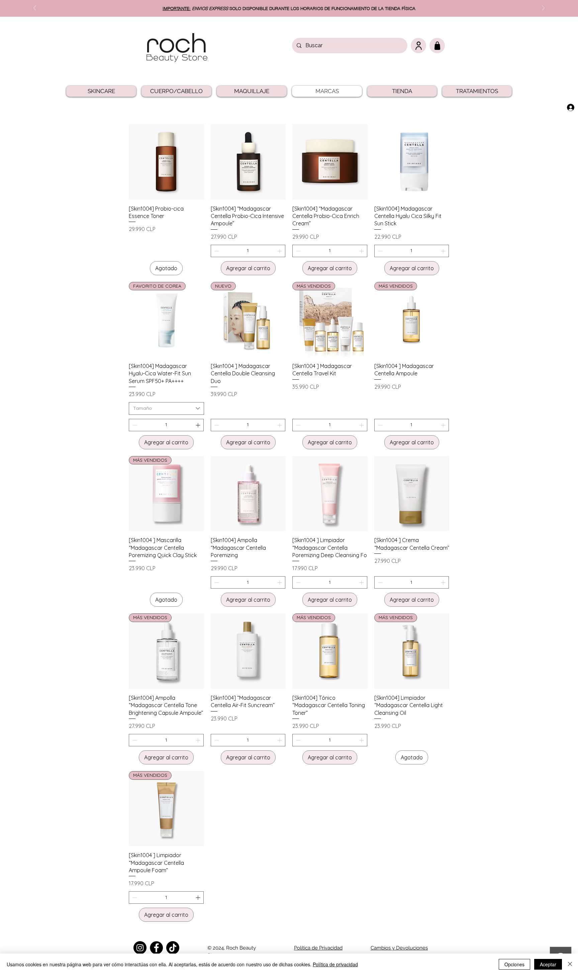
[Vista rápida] (166, 162)
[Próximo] (543, 8)
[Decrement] (216, 251)
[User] (418, 45)
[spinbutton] (248, 251)
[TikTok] (172, 947)
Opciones (514, 964)
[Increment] (280, 251)
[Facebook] (156, 947)
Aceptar (548, 964)
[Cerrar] (570, 964)
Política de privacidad (335, 964)
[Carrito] (437, 45)
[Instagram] (140, 947)
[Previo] (34, 8)
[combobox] (166, 408)
